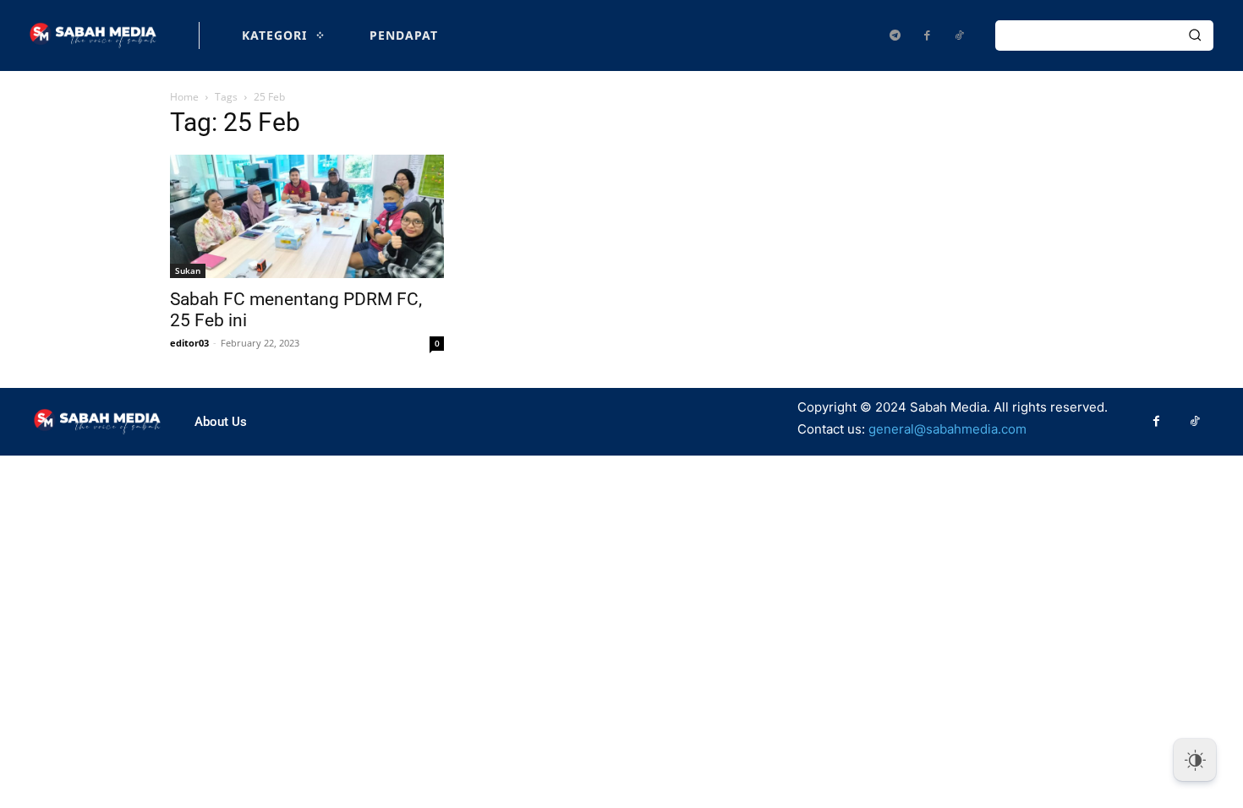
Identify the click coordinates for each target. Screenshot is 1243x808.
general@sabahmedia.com (947, 429)
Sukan (187, 270)
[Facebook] (927, 35)
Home (184, 97)
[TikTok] (959, 35)
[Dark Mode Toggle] (1195, 760)
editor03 (189, 342)
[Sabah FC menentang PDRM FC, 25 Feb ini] (307, 216)
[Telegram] (895, 35)
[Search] (1194, 35)
